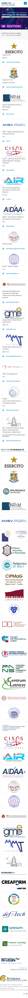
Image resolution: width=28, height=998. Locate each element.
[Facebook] (24, 994)
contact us (14, 990)
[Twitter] (27, 994)
